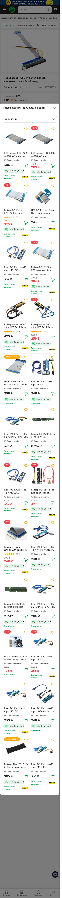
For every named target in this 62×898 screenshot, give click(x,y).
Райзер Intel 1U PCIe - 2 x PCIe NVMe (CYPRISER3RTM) (43, 436)
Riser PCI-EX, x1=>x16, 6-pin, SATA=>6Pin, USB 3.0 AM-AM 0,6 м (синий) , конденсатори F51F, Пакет (43, 710)
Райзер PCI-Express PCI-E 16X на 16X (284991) (14, 212)
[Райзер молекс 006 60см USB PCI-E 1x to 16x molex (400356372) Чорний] (16, 310)
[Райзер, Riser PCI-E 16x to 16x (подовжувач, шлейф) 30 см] (16, 749)
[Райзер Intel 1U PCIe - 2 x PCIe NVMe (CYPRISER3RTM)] (43, 419)
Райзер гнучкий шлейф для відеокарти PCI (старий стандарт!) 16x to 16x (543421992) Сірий (16, 549)
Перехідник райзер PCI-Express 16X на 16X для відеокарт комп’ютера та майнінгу (16, 383)
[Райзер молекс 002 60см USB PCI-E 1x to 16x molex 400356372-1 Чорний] (43, 310)
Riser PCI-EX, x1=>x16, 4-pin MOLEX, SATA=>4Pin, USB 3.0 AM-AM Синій (15, 269)
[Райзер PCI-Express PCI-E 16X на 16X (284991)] (16, 195)
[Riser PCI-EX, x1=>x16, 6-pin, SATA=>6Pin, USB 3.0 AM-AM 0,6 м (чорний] (16, 419)
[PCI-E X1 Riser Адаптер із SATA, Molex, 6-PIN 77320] (16, 642)
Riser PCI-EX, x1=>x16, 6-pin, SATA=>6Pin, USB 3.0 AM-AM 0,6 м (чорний (16, 436)
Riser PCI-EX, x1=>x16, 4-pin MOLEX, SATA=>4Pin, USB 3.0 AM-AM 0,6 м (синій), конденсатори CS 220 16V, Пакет (15, 492)
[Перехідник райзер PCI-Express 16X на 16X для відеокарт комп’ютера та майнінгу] (16, 367)
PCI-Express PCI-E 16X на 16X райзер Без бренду (15, 155)
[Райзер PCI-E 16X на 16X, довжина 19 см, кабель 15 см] (43, 253)
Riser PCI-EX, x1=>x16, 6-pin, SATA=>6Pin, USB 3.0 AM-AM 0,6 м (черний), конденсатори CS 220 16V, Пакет (43, 606)
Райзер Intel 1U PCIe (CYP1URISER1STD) (14, 605)
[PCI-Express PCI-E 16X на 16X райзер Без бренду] (16, 138)
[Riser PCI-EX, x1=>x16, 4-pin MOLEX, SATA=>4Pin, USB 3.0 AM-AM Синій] (16, 253)
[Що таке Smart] (25, 177)
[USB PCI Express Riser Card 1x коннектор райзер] (43, 195)
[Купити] (25, 165)
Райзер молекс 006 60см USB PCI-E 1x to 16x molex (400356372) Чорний (16, 326)
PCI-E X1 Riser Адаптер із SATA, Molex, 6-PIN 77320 (16, 658)
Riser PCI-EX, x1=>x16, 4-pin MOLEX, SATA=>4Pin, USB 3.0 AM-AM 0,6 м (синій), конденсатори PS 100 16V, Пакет (42, 658)
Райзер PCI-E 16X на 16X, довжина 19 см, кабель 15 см (41, 269)
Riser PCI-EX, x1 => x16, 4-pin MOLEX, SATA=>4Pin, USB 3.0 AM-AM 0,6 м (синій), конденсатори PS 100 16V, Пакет (16, 710)
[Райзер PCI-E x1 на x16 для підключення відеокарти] (43, 475)
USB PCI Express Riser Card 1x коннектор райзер (42, 212)
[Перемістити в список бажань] (25, 128)
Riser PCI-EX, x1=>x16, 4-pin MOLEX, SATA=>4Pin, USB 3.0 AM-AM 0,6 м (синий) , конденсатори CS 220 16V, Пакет (43, 383)
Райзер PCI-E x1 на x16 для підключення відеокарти (42, 492)
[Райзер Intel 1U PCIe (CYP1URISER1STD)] (16, 589)
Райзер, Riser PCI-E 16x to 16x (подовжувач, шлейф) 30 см (16, 766)
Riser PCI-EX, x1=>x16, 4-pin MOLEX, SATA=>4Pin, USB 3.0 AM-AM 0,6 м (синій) (42, 766)
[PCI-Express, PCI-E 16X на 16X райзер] (43, 138)
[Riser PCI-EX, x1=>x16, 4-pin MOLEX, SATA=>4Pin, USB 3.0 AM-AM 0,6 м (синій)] (43, 749)
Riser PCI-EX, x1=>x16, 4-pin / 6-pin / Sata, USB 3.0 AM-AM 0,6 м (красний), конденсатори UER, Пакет (43, 549)
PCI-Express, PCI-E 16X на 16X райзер (43, 154)
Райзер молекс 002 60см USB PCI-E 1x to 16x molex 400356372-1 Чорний (43, 326)
